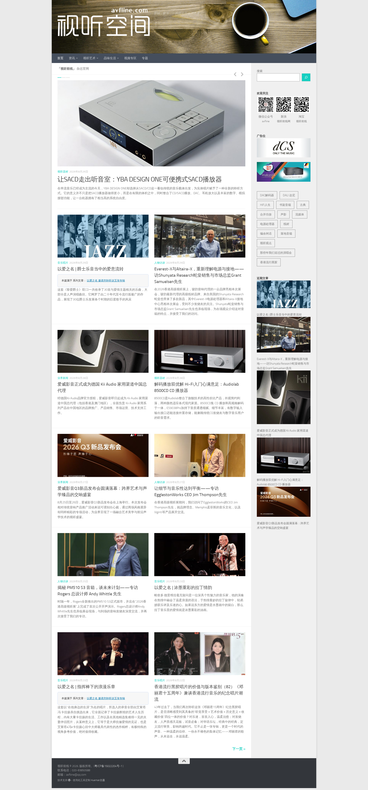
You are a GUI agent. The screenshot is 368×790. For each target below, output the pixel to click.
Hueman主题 (98, 773)
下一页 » (238, 742)
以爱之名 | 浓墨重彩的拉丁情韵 (183, 580)
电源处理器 (267, 224)
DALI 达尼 (289, 195)
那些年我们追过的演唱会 (276, 252)
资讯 (72, 58)
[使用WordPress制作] (69, 773)
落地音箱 (286, 233)
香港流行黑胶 (268, 262)
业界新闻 (63, 371)
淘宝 (301, 119)
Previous (235, 74)
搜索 (260, 71)
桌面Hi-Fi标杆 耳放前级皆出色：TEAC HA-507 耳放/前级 (136, 179)
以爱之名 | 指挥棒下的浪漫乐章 (86, 679)
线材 (286, 224)
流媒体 (299, 214)
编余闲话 (266, 233)
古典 (303, 205)
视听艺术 (89, 58)
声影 (283, 214)
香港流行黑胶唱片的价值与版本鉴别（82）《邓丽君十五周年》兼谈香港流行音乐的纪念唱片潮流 (198, 686)
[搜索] (306, 77)
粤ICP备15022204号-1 (108, 759)
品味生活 (110, 58)
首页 (60, 58)
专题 (145, 58)
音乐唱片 (63, 256)
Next (242, 74)
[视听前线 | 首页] (104, 22)
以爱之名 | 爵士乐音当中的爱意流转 (91, 262)
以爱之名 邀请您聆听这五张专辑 (106, 273)
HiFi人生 (265, 205)
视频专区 (130, 58)
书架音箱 (285, 205)
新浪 (283, 119)
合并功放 (266, 214)
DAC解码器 (267, 195)
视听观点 (266, 243)
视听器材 (63, 171)
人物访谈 (159, 256)
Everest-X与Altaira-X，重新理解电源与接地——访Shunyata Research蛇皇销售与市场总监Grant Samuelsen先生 (199, 268)
